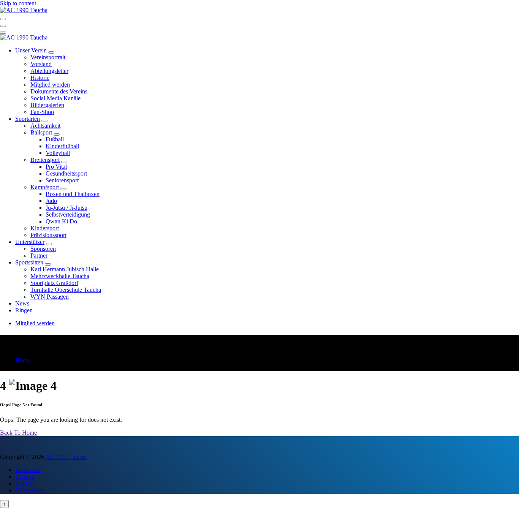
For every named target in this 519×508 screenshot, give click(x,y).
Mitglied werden (50, 84)
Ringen (24, 310)
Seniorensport (62, 180)
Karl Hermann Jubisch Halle (64, 269)
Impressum (28, 470)
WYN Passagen (49, 296)
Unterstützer (29, 242)
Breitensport (45, 160)
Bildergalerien (47, 105)
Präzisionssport (48, 235)
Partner (38, 255)
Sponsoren (43, 248)
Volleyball (58, 153)
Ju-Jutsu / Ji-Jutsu (66, 207)
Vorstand (41, 64)
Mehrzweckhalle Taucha (59, 276)
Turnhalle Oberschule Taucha (65, 289)
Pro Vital (56, 166)
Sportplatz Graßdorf (54, 283)
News (22, 303)
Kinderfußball (62, 146)
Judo (51, 201)
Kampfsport (44, 187)
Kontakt (25, 483)
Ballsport (41, 132)
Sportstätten (29, 262)
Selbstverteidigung (68, 214)
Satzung (25, 476)
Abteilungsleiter (49, 71)
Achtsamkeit (45, 125)
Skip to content (18, 3)
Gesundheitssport (66, 173)
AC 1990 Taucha (66, 457)
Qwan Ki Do (61, 221)
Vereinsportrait (47, 57)
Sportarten (27, 119)
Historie (39, 77)
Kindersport (44, 228)
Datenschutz (30, 490)
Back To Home (18, 432)
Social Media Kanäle (55, 98)
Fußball (55, 139)
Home (22, 360)
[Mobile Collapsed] (51, 52)
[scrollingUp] (4, 504)
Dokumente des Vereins (58, 91)
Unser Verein (31, 50)
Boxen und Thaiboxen (73, 194)
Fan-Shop (42, 112)
